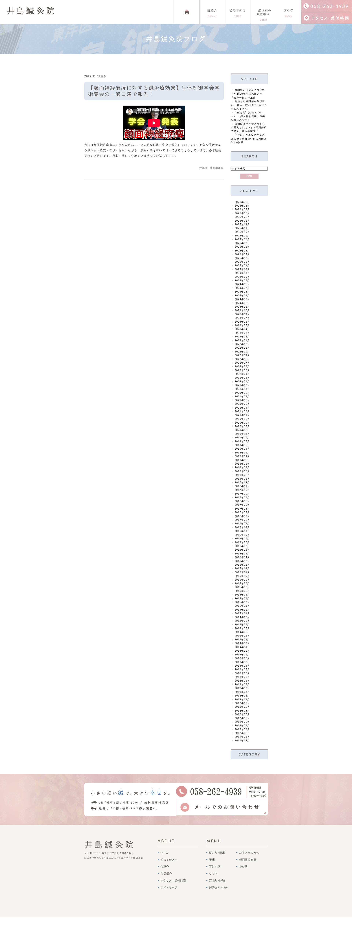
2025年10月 (242, 232)
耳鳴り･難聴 (217, 880)
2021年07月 (242, 396)
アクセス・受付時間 (173, 880)
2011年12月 (242, 740)
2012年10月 (242, 703)
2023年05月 (242, 325)
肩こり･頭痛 (217, 852)
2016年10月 (242, 535)
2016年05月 (242, 553)
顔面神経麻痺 (247, 859)
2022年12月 (242, 344)
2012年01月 (242, 737)
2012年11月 (242, 699)
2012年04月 (242, 725)
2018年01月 (242, 478)
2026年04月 (242, 209)
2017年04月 (242, 512)
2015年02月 (242, 602)
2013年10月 (242, 658)
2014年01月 (242, 647)
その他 (243, 866)
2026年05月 (242, 205)
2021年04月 (242, 407)
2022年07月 (242, 362)
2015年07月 (242, 587)
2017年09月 (242, 493)
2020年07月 (242, 426)
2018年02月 (242, 475)
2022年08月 (242, 359)
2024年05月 (242, 291)
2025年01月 (242, 265)
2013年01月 (242, 692)
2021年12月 (242, 385)
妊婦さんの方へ (219, 887)
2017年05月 (242, 508)
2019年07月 (242, 441)
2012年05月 (242, 722)
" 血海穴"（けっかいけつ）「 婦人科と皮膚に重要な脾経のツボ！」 (248, 116)
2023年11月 (242, 306)
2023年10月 (242, 310)
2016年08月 (242, 542)
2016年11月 (242, 531)
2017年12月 (242, 482)
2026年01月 (242, 220)
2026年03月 (242, 213)
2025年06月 (242, 246)
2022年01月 (242, 381)
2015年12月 (242, 568)
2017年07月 (242, 501)
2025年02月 (242, 261)
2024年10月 (242, 276)
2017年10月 (242, 490)
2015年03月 (242, 598)
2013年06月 (242, 673)
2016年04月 (242, 557)
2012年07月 (242, 714)
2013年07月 (242, 669)
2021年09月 (242, 392)
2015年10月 (242, 576)
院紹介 (212, 13)
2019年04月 (242, 448)
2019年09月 (242, 437)
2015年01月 (242, 605)
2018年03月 (242, 471)
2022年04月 (242, 374)
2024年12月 (242, 269)
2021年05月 (242, 404)
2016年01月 (242, 564)
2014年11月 (242, 613)
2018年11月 (242, 452)
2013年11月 (242, 654)
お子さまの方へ (249, 852)
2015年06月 (242, 591)
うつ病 (213, 873)
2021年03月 (242, 411)
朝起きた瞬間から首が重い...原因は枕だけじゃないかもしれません (249, 105)
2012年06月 (242, 718)
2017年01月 (242, 523)
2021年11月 (242, 389)
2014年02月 (242, 643)
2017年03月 (242, 516)
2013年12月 (242, 650)
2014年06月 (242, 632)
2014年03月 (242, 639)
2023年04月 (242, 329)
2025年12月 (242, 224)
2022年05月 (242, 370)
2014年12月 (242, 609)
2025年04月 (242, 254)
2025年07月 (242, 243)
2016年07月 (242, 546)
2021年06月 (242, 400)
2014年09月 (242, 621)
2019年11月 (242, 434)
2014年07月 (242, 628)
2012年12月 (242, 695)
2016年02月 (242, 561)
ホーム (164, 852)
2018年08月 (242, 460)
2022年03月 (242, 377)
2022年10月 (242, 351)
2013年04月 (242, 680)
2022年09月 (242, 355)
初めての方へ (168, 859)
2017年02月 (242, 520)
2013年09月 (242, 662)
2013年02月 (242, 688)
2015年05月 (242, 594)
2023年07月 (242, 318)
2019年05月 (242, 445)
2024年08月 (242, 284)
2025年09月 (242, 235)
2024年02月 (242, 303)
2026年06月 (242, 202)
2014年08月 (242, 624)
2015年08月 (242, 583)
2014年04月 (242, 636)
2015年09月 (242, 579)
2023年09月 (242, 314)
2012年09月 (242, 706)
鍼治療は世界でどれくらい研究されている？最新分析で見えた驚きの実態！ (249, 127)
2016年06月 (242, 549)
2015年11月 (242, 572)
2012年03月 (242, 729)
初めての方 (237, 13)
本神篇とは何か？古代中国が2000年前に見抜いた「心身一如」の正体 (248, 94)
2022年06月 (242, 366)
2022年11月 (242, 347)
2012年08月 (242, 710)
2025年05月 (242, 250)
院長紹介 (166, 873)
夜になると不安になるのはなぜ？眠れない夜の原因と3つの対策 (249, 139)
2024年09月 (242, 280)
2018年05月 (242, 463)
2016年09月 (242, 538)
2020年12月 (242, 419)
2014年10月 (242, 617)
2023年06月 (242, 321)
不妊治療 (214, 866)
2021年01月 (242, 415)
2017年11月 (242, 486)
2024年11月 (242, 273)
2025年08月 (242, 239)
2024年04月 (242, 295)
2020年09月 (242, 422)
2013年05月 (242, 677)
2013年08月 (242, 665)
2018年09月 (242, 456)
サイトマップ (168, 887)
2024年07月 (242, 288)
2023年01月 (242, 340)
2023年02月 (242, 336)
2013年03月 (242, 684)
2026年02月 (242, 217)
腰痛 (212, 859)
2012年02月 (242, 733)
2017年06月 (242, 504)
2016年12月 (242, 527)
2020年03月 (242, 430)
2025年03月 (242, 258)
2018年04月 (242, 467)
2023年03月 (242, 333)
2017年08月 (242, 497)
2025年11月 (242, 228)
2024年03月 (242, 299)
